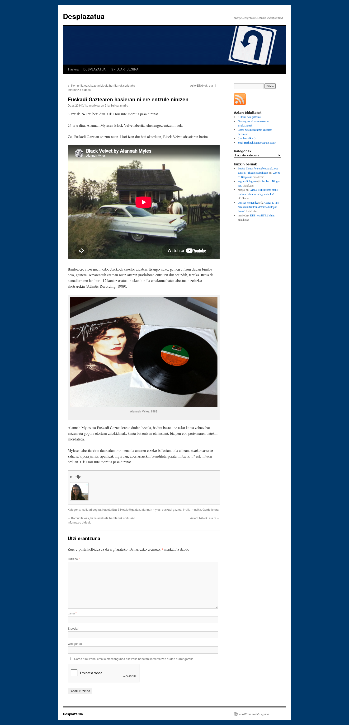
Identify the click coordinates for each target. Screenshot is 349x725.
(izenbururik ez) (246, 138)
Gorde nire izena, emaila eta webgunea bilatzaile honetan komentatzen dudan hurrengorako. (134, 659)
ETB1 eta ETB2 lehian (262, 215)
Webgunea (75, 643)
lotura (215, 509)
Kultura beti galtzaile (249, 117)
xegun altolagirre (247, 181)
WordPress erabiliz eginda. (254, 714)
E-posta (74, 628)
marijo (124, 105)
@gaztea (134, 509)
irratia (186, 509)
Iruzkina (74, 559)
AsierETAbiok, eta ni (205, 85)
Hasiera (73, 69)
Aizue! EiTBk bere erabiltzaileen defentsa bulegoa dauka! (258, 207)
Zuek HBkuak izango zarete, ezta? (257, 142)
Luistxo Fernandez (248, 202)
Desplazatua (84, 16)
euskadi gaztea (172, 509)
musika (196, 509)
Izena (72, 613)
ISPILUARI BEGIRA (124, 69)
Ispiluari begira (91, 509)
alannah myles (150, 509)
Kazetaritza (109, 509)
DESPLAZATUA (94, 69)
